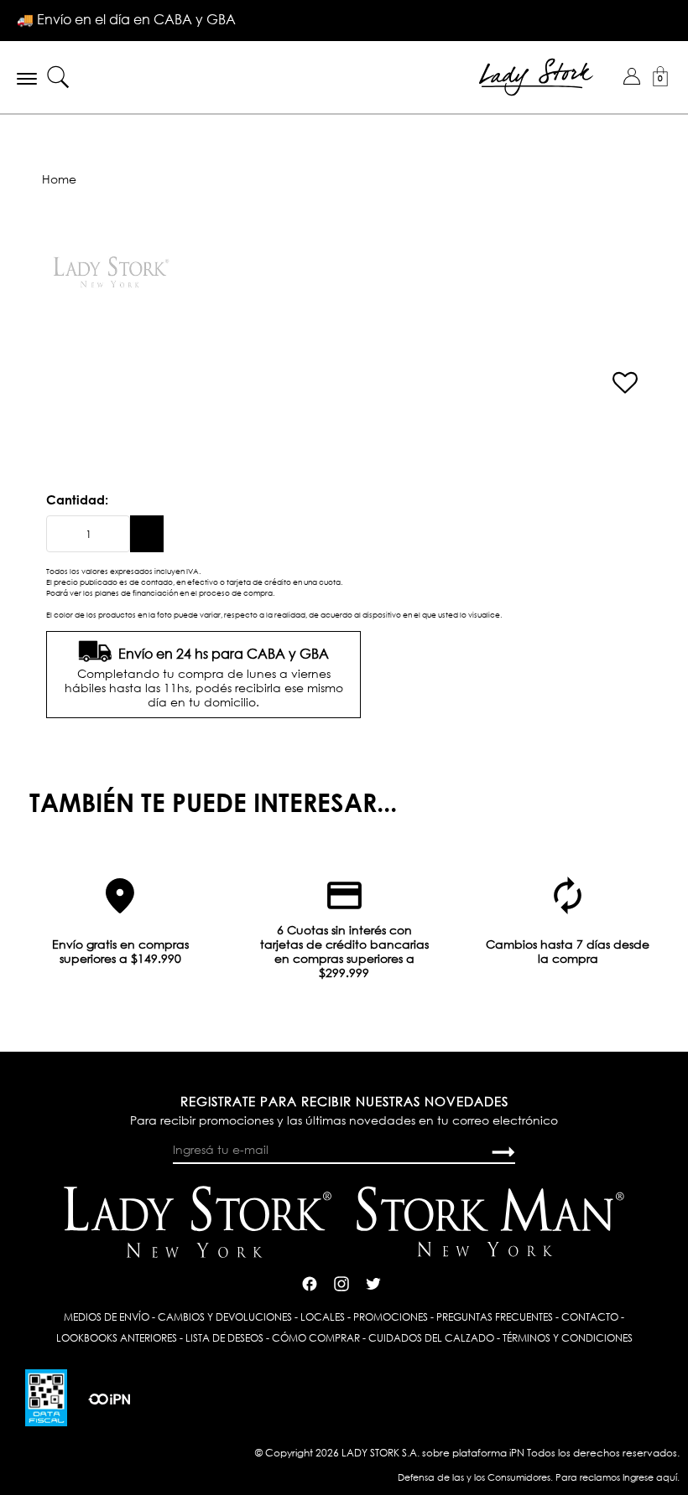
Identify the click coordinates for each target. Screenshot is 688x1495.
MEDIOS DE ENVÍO (106, 1317)
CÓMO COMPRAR (316, 1338)
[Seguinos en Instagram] (341, 1282)
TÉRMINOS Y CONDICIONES (568, 1338)
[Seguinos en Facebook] (309, 1282)
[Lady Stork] (536, 76)
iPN (516, 1452)
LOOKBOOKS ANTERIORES (116, 1338)
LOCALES (322, 1317)
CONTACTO (589, 1317)
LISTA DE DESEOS (224, 1338)
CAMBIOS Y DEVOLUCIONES (225, 1317)
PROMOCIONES (390, 1317)
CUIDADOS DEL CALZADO (431, 1338)
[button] (631, 76)
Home (59, 179)
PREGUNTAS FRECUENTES (494, 1317)
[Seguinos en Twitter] (373, 1282)
